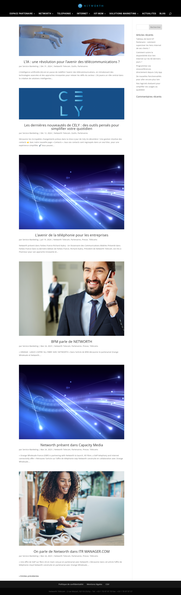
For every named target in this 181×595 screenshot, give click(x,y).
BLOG (162, 14)
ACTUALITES (149, 14)
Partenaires (83, 66)
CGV (107, 584)
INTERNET (82, 14)
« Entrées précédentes (29, 576)
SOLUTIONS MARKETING (122, 14)
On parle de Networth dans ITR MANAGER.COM (72, 551)
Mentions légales (94, 584)
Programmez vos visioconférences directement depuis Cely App (149, 69)
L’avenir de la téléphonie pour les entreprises (71, 235)
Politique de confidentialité (71, 584)
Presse (85, 239)
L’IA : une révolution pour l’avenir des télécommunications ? (72, 61)
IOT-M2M (98, 14)
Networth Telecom (62, 66)
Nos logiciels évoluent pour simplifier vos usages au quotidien (148, 86)
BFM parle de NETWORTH (71, 341)
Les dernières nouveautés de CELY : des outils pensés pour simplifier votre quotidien (71, 127)
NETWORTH (45, 14)
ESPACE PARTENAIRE (21, 14)
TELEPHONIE (64, 14)
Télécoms (93, 239)
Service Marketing (30, 66)
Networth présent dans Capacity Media (71, 445)
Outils (74, 66)
